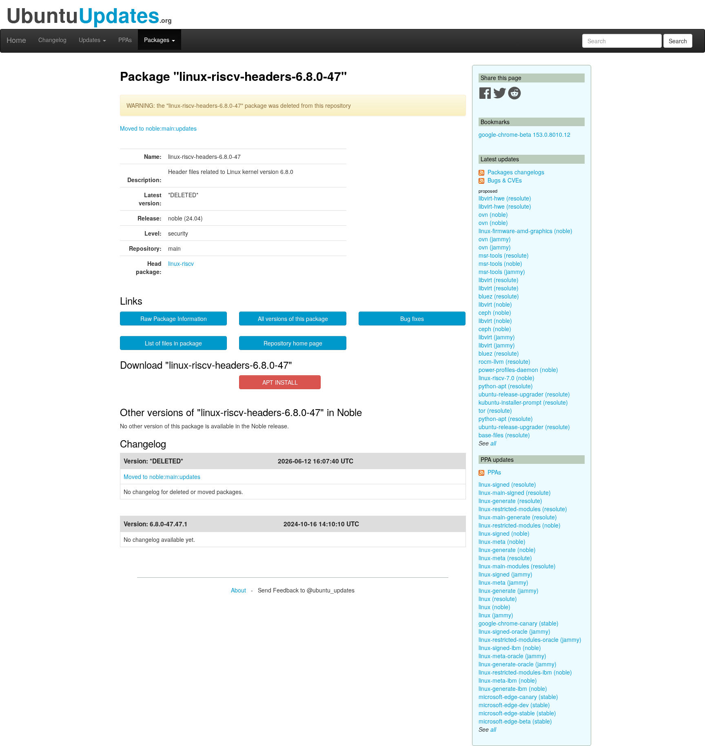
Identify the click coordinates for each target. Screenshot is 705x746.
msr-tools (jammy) (502, 271)
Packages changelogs (516, 172)
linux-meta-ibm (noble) (508, 680)
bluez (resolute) (499, 296)
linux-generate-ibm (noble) (513, 688)
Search (678, 41)
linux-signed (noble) (504, 533)
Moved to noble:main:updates (158, 128)
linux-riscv (181, 263)
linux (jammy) (496, 615)
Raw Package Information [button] (173, 318)
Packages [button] (157, 40)
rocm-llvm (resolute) (504, 361)
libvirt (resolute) (499, 280)
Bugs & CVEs (505, 180)
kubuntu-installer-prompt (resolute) (523, 402)
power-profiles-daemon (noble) (518, 369)
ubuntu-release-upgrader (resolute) (524, 394)
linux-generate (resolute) (510, 501)
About (238, 590)
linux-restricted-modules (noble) (520, 525)
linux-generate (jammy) (509, 590)
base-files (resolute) (504, 435)
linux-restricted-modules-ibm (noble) (525, 672)
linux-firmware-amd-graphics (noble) (525, 231)
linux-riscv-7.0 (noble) (506, 378)
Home (16, 39)
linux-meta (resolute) (505, 558)
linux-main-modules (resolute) (517, 566)
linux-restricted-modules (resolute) (523, 509)
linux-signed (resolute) (507, 484)
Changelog (52, 40)
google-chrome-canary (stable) (519, 623)
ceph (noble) (495, 312)
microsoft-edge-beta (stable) (515, 721)
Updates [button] (90, 40)
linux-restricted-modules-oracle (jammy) (530, 639)
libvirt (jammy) (497, 337)
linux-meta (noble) (502, 541)
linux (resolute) (498, 599)
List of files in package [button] (173, 343)
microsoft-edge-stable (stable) (517, 713)
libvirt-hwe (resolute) (505, 198)
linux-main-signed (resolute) (515, 492)
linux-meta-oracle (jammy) (512, 656)
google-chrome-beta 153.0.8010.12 (524, 134)
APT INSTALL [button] (280, 382)
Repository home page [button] (293, 343)
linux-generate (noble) (507, 550)
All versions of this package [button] (293, 318)
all (493, 443)
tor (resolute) (495, 410)
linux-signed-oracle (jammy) (514, 631)
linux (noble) (494, 607)
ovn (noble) (493, 214)
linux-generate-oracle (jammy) (517, 664)
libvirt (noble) (495, 304)
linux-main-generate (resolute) (518, 517)
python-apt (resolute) (506, 386)
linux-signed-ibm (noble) (510, 648)
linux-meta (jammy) (503, 582)
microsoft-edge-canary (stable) (518, 697)
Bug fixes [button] (412, 318)
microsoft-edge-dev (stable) (514, 705)
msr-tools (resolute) (504, 255)
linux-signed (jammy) (505, 574)
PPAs (125, 40)
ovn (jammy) (495, 239)
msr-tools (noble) (500, 263)
